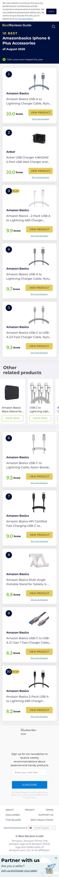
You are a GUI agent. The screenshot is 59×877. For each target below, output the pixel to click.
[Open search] (53, 26)
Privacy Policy (26, 18)
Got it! (51, 11)
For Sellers (13, 819)
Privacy (30, 809)
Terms (49, 809)
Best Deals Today (42, 819)
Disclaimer (13, 814)
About (10, 809)
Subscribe (29, 784)
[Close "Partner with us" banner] (56, 858)
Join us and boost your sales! (19, 870)
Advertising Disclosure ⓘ (15, 828)
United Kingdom (42, 828)
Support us (46, 814)
